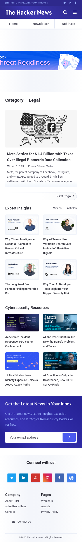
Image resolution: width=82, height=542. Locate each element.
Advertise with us (15, 506)
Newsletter (41, 24)
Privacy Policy (49, 511)
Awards (46, 506)
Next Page (65, 196)
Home (13, 24)
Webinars (68, 24)
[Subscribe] (69, 437)
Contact (10, 511)
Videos (57, 208)
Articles (72, 208)
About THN (12, 501)
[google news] (70, 477)
